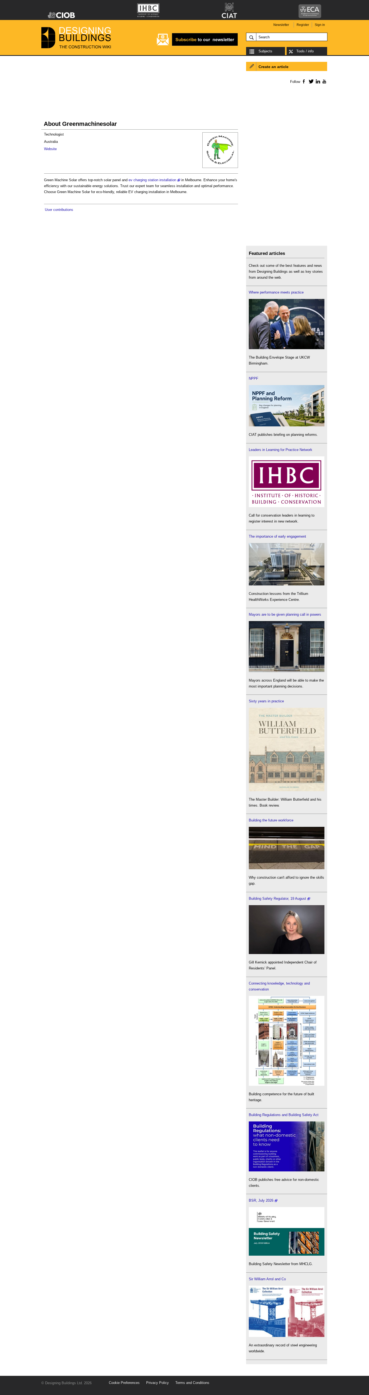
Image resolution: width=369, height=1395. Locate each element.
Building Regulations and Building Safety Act (283, 1115)
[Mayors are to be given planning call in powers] (286, 671)
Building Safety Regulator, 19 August (277, 899)
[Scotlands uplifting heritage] (286, 1336)
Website (50, 149)
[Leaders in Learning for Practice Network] (286, 506)
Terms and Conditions (192, 1383)
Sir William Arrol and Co (267, 1279)
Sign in (320, 25)
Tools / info (305, 51)
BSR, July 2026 (261, 1200)
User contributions (59, 210)
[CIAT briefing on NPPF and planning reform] (286, 425)
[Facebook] (303, 81)
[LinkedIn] (317, 81)
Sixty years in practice (266, 701)
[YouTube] (323, 81)
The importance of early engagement (277, 536)
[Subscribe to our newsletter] (197, 45)
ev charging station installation (152, 180)
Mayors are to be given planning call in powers (285, 614)
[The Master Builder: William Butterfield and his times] (286, 790)
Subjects (265, 51)
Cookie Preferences (124, 1383)
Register (303, 25)
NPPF (253, 378)
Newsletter (281, 25)
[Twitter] (310, 81)
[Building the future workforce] (286, 868)
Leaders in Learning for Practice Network (280, 450)
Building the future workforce (271, 820)
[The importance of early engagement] (286, 584)
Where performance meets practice (276, 292)
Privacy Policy (157, 1383)
